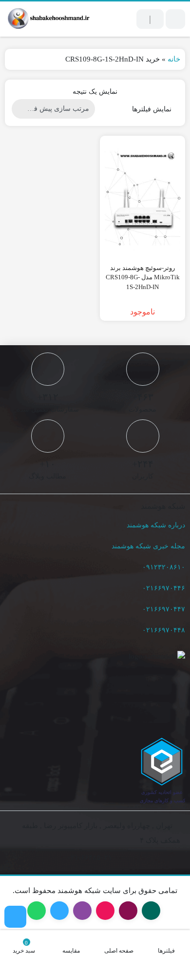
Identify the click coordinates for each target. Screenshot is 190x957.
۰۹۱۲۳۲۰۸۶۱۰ (163, 567)
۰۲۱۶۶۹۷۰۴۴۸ (163, 630)
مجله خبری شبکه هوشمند (148, 546)
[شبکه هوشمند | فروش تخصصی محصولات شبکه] (47, 19)
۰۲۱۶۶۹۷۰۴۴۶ (163, 588)
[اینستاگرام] (15, 917)
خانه (174, 59)
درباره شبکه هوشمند (156, 525)
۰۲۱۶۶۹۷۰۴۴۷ (163, 609)
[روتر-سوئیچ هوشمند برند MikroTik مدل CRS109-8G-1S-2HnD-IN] (142, 198)
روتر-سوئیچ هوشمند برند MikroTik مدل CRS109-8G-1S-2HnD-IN (143, 277)
